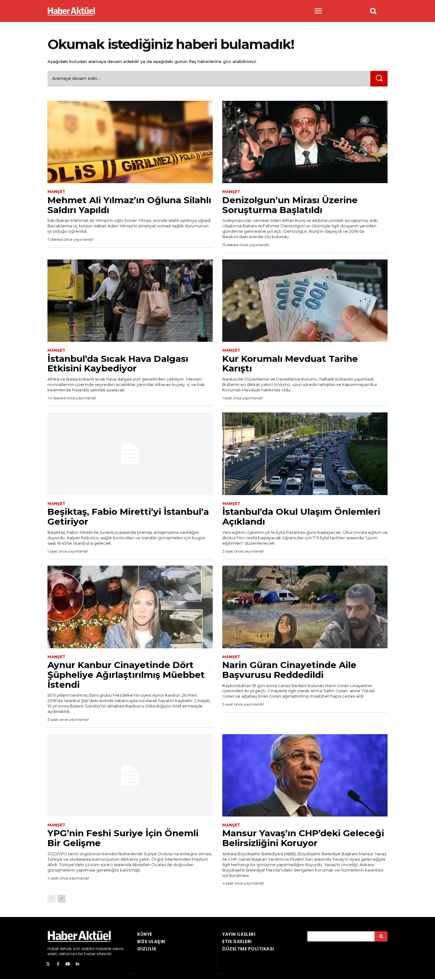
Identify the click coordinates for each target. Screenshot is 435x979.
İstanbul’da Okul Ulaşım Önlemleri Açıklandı (301, 516)
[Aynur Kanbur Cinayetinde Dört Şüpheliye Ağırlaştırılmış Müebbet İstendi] (130, 607)
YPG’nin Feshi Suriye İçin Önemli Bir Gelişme (122, 838)
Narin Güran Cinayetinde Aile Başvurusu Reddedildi (289, 669)
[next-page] (62, 899)
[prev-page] (51, 899)
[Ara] (379, 78)
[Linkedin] (77, 964)
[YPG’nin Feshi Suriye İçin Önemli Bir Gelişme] (130, 775)
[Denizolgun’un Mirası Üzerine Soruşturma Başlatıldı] (305, 142)
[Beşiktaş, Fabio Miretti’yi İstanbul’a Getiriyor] (130, 453)
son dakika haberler (92, 948)
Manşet (56, 192)
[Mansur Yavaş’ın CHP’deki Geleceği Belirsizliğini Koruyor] (305, 775)
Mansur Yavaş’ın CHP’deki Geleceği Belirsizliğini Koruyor (303, 838)
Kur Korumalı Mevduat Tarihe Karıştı (290, 363)
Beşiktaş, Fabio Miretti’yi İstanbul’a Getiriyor (128, 516)
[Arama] (381, 936)
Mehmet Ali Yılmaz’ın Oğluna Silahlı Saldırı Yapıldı (129, 205)
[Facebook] (58, 964)
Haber (53, 948)
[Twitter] (48, 964)
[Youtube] (68, 964)
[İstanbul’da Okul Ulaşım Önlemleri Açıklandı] (305, 453)
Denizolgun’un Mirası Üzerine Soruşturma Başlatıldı (290, 205)
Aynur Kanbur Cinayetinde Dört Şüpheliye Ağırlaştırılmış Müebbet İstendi (126, 674)
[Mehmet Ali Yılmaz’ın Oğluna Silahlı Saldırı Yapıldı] (130, 142)
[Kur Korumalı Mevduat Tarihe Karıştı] (305, 300)
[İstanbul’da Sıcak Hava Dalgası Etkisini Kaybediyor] (130, 300)
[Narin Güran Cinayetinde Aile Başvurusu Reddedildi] (305, 607)
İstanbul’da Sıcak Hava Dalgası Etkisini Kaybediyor (117, 363)
